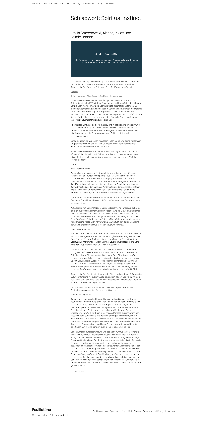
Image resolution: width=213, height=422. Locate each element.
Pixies (73, 229)
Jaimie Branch (76, 294)
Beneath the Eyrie (83, 229)
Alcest (73, 168)
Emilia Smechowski (78, 96)
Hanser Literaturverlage (113, 96)
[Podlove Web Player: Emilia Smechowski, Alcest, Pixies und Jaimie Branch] (106, 59)
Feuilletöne (41, 409)
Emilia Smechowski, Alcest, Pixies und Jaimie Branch (101, 35)
